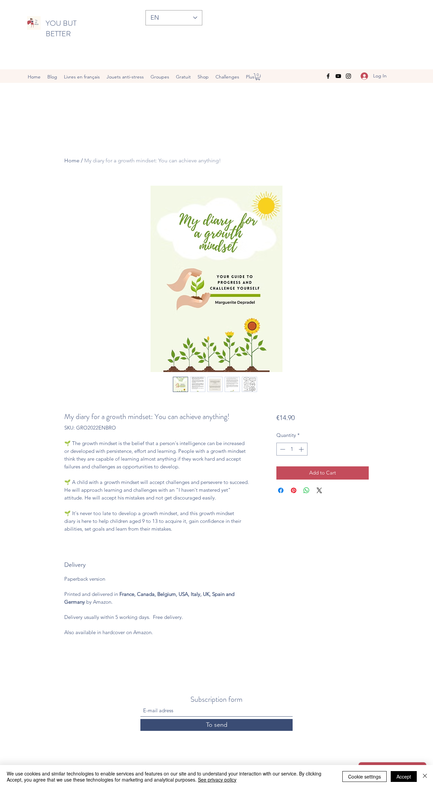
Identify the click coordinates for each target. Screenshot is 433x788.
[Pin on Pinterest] (294, 490)
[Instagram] (348, 76)
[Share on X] (319, 490)
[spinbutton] (291, 449)
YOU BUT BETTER (61, 28)
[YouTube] (338, 76)
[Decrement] (282, 449)
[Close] (425, 776)
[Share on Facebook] (281, 490)
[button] (258, 76)
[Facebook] (328, 76)
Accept (403, 776)
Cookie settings (364, 776)
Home (71, 160)
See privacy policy (217, 779)
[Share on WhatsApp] (306, 490)
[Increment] (301, 449)
